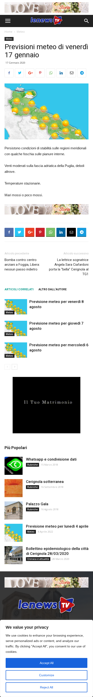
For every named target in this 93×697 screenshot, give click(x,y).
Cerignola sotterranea (45, 481)
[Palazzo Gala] (14, 510)
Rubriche (32, 464)
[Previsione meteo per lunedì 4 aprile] (14, 533)
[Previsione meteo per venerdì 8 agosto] (16, 307)
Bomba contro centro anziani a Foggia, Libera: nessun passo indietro (22, 264)
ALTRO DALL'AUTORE (52, 289)
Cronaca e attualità (38, 559)
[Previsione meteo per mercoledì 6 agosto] (16, 350)
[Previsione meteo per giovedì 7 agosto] (16, 328)
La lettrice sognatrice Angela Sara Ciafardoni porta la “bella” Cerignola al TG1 (68, 267)
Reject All (46, 687)
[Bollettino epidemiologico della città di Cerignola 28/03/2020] (14, 555)
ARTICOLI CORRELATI (19, 289)
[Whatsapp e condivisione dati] (14, 466)
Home (8, 32)
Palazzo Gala (37, 504)
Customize (46, 675)
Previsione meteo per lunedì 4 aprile (57, 526)
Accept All (46, 663)
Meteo (21, 32)
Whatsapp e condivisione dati (51, 459)
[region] (46, 658)
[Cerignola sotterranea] (14, 488)
